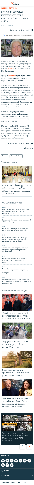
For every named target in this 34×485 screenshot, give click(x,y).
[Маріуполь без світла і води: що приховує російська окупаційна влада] (17, 331)
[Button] (12, 30)
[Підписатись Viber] (25, 461)
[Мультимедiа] (19, 482)
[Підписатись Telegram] (29, 461)
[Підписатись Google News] (7, 461)
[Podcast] (7, 465)
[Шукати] (31, 482)
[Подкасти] (25, 482)
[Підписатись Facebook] (3, 461)
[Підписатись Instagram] (20, 461)
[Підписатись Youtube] (16, 461)
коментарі (12, 76)
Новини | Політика (9, 8)
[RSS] (3, 465)
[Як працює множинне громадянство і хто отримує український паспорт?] (17, 359)
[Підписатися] (12, 465)
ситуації (11, 69)
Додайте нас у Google (8, 482)
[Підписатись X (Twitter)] (12, 461)
